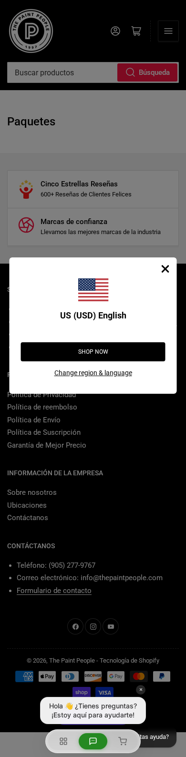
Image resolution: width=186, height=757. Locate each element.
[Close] (165, 268)
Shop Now (93, 351)
